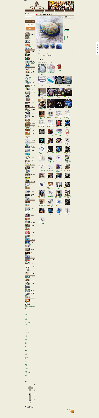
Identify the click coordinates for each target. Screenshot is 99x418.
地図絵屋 (26, 227)
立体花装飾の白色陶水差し (59, 188)
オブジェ (26, 336)
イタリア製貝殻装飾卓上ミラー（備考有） (58, 197)
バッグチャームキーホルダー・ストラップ (28, 329)
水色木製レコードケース (69, 85)
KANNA (26, 169)
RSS (28, 407)
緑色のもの (26, 358)
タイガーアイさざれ (51, 162)
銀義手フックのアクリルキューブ (51, 188)
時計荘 (26, 237)
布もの (26, 340)
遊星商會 (26, 288)
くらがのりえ (27, 189)
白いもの (26, 365)
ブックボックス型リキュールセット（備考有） (59, 70)
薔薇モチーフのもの (28, 376)
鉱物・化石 (26, 39)
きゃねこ (26, 179)
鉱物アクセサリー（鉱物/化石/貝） (30, 63)
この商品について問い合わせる (69, 22)
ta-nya (26, 220)
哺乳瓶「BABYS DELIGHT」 (42, 72)
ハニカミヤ (26, 261)
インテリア (26, 353)
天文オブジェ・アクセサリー (29, 87)
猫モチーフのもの (27, 375)
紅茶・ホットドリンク (28, 46)
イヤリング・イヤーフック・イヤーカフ (30, 316)
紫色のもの (26, 360)
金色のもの (26, 368)
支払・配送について (40, 11)
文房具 (26, 104)
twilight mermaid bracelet (68, 135)
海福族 (26, 350)
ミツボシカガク (27, 278)
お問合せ (59, 11)
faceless (26, 302)
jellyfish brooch (51, 196)
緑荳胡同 (26, 295)
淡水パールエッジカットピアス (59, 118)
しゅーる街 (26, 213)
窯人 (25, 162)
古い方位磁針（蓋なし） (68, 153)
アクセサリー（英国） (28, 77)
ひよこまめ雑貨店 (27, 268)
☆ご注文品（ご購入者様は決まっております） (30, 307)
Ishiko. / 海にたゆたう (28, 145)
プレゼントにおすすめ (28, 378)
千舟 (25, 230)
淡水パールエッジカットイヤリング (51, 127)
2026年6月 (26, 313)
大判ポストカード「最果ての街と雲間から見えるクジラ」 (67, 127)
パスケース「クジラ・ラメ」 (59, 214)
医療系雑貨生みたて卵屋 (28, 148)
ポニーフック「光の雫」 (59, 206)
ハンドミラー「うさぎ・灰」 (68, 188)
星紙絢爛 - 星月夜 (51, 96)
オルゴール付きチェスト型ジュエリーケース (50, 135)
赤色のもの (26, 354)
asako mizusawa (27, 138)
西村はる (26, 264)
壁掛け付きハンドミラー (68, 179)
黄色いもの (26, 357)
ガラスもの (26, 343)
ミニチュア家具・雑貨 (28, 128)
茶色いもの (26, 364)
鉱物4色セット (51, 117)
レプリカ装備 (27, 111)
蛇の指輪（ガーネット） (68, 144)
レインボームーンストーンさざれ (51, 206)
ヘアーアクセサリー (28, 322)
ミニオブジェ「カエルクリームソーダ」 (59, 135)
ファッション (27, 332)
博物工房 (26, 254)
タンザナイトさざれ (42, 188)
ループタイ (26, 327)
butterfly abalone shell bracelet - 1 (43, 153)
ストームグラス (27, 121)
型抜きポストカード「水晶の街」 (59, 153)
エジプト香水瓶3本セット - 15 (60, 179)
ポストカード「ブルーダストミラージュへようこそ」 (68, 109)
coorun (26, 186)
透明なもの (26, 371)
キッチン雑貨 (27, 97)
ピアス (26, 314)
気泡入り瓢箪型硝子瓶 (51, 72)
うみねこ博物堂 (27, 155)
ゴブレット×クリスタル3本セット (43, 118)
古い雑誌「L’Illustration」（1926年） (42, 135)
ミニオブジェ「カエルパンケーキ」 (42, 161)
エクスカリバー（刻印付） (69, 97)
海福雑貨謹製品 (27, 36)
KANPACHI (26, 172)
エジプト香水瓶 (27, 347)
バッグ (26, 335)
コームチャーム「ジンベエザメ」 (52, 85)
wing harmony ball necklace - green (42, 223)
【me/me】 (26, 285)
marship (26, 271)
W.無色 (26, 305)
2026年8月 (26, 310)
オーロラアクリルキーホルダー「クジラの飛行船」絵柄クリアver (58, 171)
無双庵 (26, 281)
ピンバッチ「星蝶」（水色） (42, 144)
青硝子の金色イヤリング (43, 97)
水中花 (26, 135)
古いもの (40, 12)
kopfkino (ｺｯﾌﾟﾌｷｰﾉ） (28, 196)
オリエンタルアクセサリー (28, 73)
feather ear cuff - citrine (51, 170)
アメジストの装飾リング (59, 161)
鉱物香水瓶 (26, 80)
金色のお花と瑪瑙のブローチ (68, 197)
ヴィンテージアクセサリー (28, 60)
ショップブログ (50, 11)
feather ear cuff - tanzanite (43, 170)
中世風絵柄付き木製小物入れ (43, 109)
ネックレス (26, 318)
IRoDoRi (26, 152)
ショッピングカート (69, 11)
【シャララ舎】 (27, 210)
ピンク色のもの (27, 361)
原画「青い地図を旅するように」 (50, 214)
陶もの (26, 342)
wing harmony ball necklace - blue (67, 214)
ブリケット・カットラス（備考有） (51, 153)
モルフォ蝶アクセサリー (28, 70)
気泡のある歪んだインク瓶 (42, 206)
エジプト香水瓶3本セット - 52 (51, 179)
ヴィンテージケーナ (51, 144)
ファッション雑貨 (27, 94)
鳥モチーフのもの (27, 372)
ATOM (32, 407)
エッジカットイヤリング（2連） (68, 118)
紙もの (26, 339)
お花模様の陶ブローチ (68, 162)
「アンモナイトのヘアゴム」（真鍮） (52, 108)
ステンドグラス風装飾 (28, 114)
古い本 (26, 53)
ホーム (30, 11)
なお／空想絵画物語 (28, 244)
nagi (25, 247)
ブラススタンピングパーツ (28, 131)
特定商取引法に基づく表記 (69, 26)
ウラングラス (27, 56)
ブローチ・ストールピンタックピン (28, 324)
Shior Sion (26, 203)
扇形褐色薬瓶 (68, 170)
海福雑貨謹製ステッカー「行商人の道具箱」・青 (42, 197)
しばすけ (26, 206)
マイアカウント (30, 13)
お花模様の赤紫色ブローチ (59, 144)
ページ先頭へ (72, 412)
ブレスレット (27, 319)
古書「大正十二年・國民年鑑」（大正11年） (58, 127)
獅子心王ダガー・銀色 (68, 205)
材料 (25, 346)
